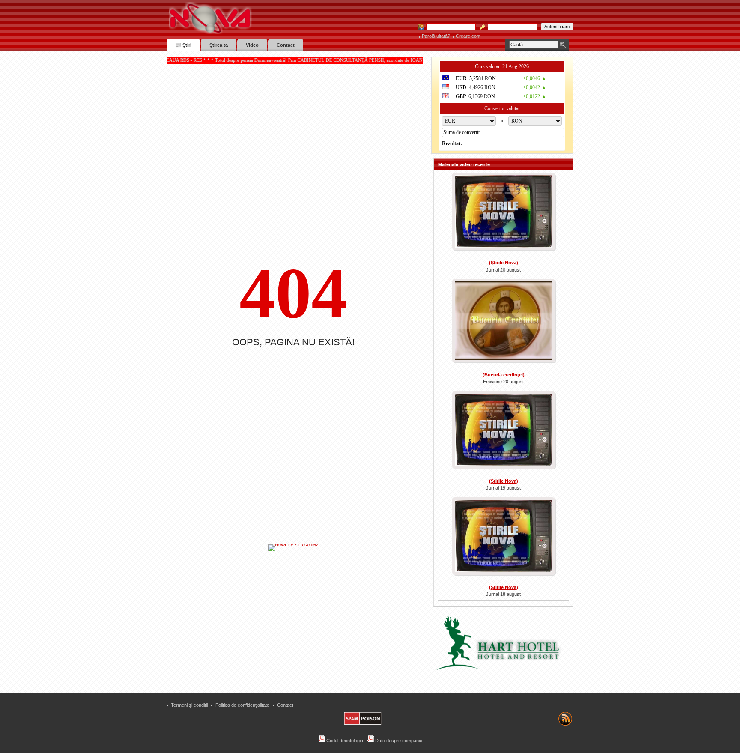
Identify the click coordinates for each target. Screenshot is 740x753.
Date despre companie (398, 740)
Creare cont (468, 36)
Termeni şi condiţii (189, 705)
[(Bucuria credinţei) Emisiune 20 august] (503, 321)
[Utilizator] (448, 27)
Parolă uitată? (436, 36)
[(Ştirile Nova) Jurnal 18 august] (503, 537)
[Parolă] (510, 27)
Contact (285, 705)
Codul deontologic (344, 740)
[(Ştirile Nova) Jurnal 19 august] (503, 431)
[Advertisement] (299, 616)
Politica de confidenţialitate (242, 705)
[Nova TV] (284, 18)
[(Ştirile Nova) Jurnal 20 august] (503, 212)
